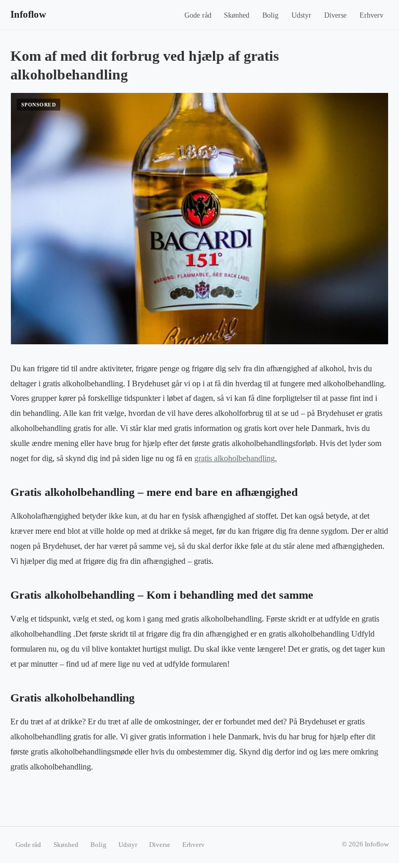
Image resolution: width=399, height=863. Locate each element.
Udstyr (301, 15)
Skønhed (236, 15)
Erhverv (371, 15)
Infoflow (28, 14)
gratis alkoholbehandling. (235, 458)
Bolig (270, 15)
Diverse (335, 15)
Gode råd (197, 15)
